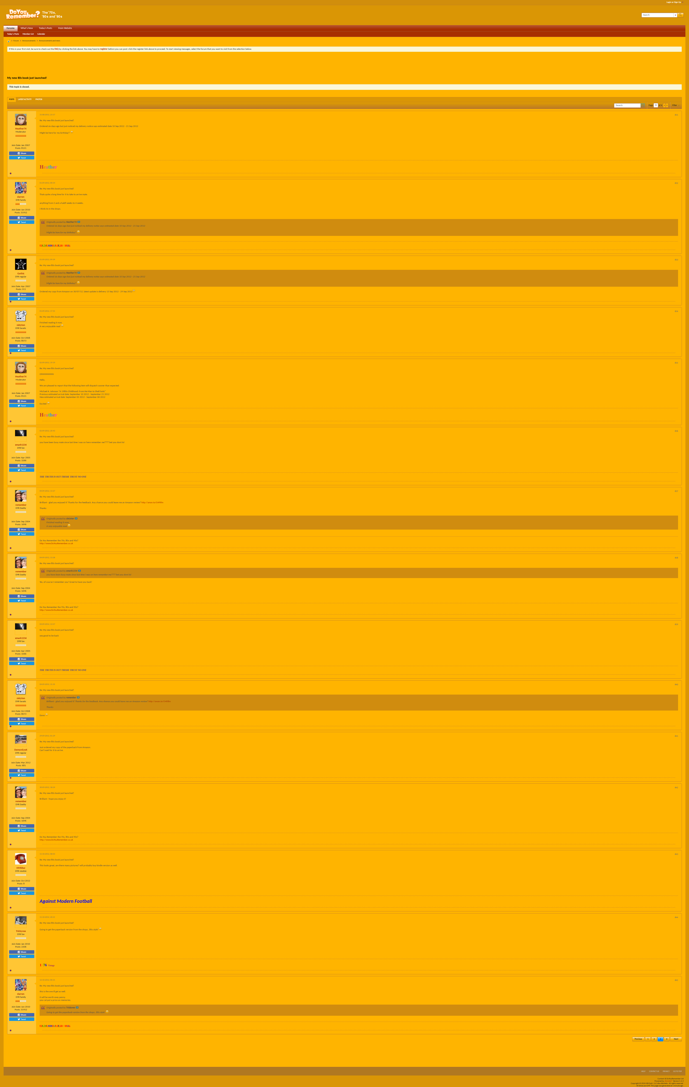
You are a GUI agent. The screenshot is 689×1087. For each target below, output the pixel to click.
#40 (676, 685)
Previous (638, 1039)
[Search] (680, 15)
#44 (676, 917)
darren (20, 197)
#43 (676, 854)
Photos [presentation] (39, 100)
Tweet (23, 157)
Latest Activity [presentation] (25, 100)
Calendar (41, 34)
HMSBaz (21, 868)
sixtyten (21, 325)
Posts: (18, 148)
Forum (16, 41)
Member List (28, 34)
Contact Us (654, 1071)
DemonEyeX (20, 750)
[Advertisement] (344, 64)
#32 (676, 183)
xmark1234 (21, 445)
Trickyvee (21, 931)
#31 (676, 115)
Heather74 (20, 128)
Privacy (666, 1071)
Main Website (65, 28)
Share (23, 153)
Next (676, 1039)
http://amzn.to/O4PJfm (152, 502)
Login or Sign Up (674, 2)
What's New (27, 28)
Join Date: (16, 145)
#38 (676, 558)
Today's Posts (45, 28)
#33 (676, 260)
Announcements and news (49, 41)
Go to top (677, 1071)
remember (20, 505)
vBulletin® (668, 1081)
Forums (11, 28)
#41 (676, 736)
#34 (676, 311)
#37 (676, 491)
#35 (676, 363)
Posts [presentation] (11, 100)
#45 (676, 980)
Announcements (29, 41)
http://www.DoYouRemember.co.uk (56, 543)
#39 (676, 624)
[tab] (11, 99)
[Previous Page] (664, 105)
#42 (676, 788)
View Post (79, 222)
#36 (676, 431)
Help (643, 1071)
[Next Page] (667, 105)
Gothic (20, 273)
